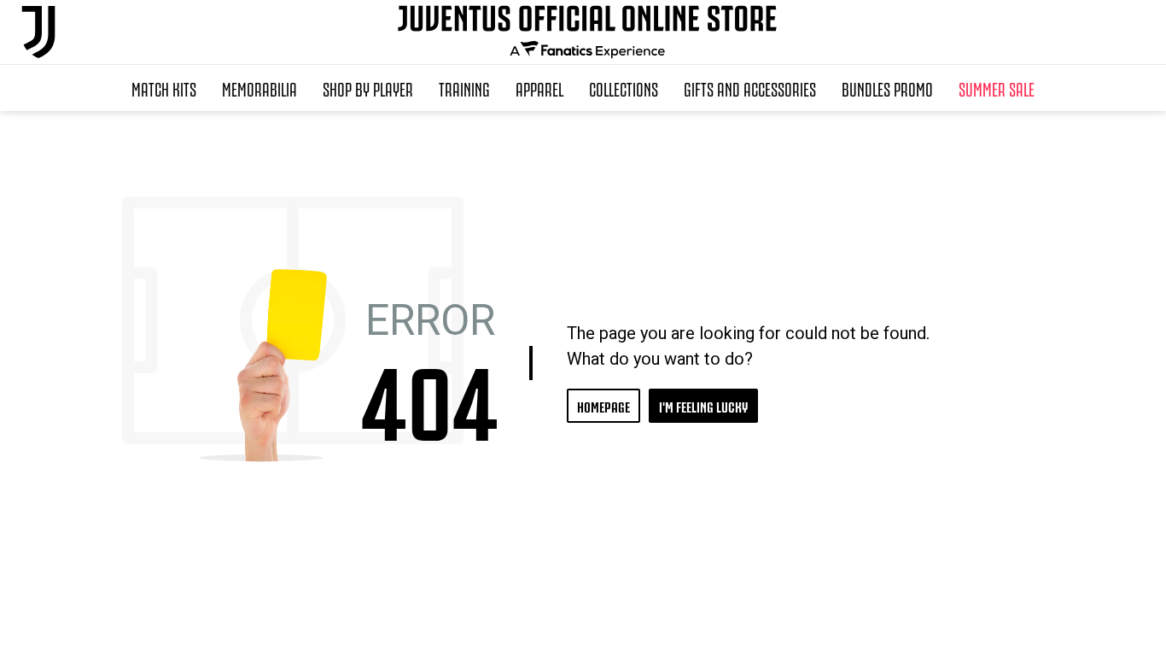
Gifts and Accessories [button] (750, 88)
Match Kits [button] (163, 88)
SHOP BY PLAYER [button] (368, 88)
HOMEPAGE (603, 405)
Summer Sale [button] (997, 88)
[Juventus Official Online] (38, 32)
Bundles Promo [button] (887, 88)
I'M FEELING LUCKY (703, 405)
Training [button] (464, 88)
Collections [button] (623, 88)
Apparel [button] (539, 88)
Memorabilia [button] (259, 88)
